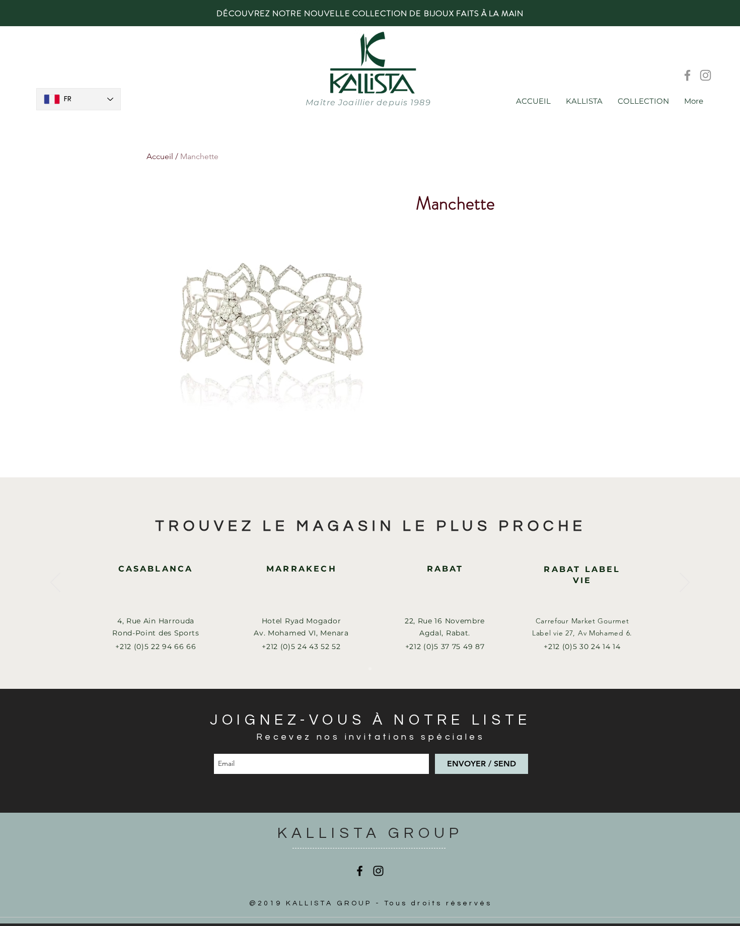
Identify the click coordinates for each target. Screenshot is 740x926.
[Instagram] (705, 75)
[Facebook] (687, 75)
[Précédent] (55, 583)
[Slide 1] (370, 668)
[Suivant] (685, 583)
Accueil (159, 156)
